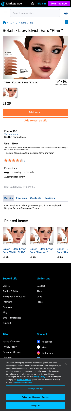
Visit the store (11, 134)
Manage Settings (35, 388)
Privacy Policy (10, 346)
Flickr (44, 347)
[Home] (4, 22)
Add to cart (35, 112)
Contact (41, 286)
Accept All (35, 406)
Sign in (41, 3)
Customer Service (12, 352)
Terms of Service (11, 341)
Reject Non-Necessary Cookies (35, 397)
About (40, 291)
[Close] (65, 363)
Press (40, 301)
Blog (5, 312)
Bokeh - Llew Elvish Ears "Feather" (41, 250)
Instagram (47, 353)
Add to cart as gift (35, 120)
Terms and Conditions (22, 382)
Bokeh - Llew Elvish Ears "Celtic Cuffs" (14, 250)
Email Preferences (12, 317)
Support (7, 323)
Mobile (6, 286)
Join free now (59, 3)
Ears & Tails (27, 22)
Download (8, 307)
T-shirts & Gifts (10, 291)
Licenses (7, 357)
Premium (7, 301)
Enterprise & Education (14, 296)
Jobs (39, 296)
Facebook (46, 341)
